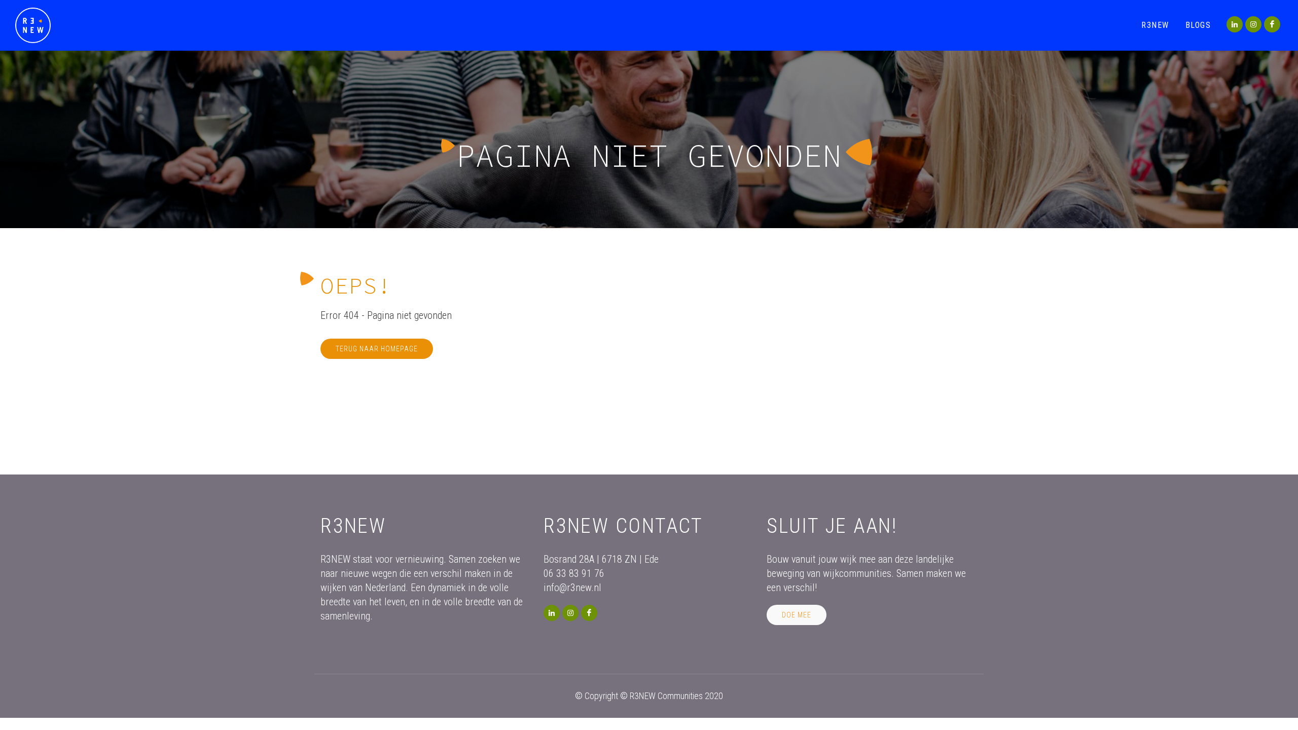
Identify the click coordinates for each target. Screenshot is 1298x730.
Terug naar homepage (377, 349)
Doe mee (796, 615)
